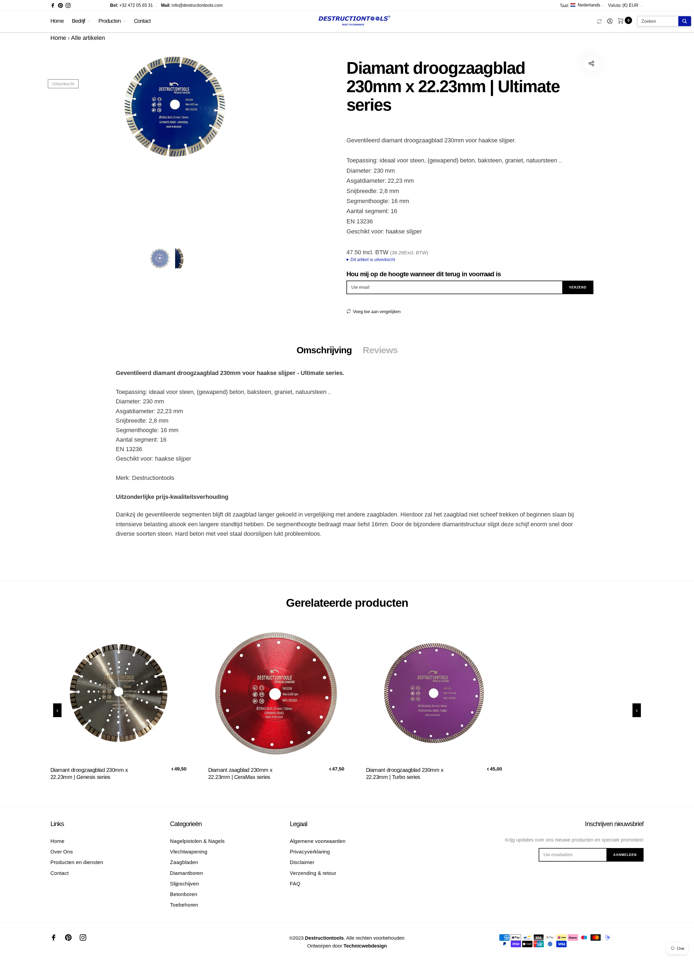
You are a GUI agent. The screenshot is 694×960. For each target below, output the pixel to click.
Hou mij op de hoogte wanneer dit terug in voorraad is (423, 274)
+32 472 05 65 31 (131, 5)
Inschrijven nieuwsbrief (614, 823)
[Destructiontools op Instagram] (68, 5)
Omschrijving (324, 350)
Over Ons (61, 852)
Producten (109, 21)
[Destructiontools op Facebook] (52, 5)
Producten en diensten (76, 862)
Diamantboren (186, 873)
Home (57, 21)
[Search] (684, 21)
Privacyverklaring (310, 852)
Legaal (298, 823)
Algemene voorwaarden (318, 841)
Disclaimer (302, 862)
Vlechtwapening (188, 852)
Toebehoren (184, 905)
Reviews (380, 350)
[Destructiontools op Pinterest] (60, 5)
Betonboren (183, 894)
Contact (142, 21)
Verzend (578, 287)
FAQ (295, 884)
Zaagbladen (184, 862)
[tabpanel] (174, 149)
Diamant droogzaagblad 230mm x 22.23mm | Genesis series (89, 773)
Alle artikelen (88, 37)
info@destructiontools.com (192, 5)
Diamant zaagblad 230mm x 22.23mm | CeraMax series (240, 773)
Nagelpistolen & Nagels (197, 841)
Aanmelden (625, 855)
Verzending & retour (313, 873)
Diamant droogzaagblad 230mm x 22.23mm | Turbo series (405, 773)
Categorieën (186, 823)
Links (57, 823)
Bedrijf (78, 21)
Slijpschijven (184, 884)
